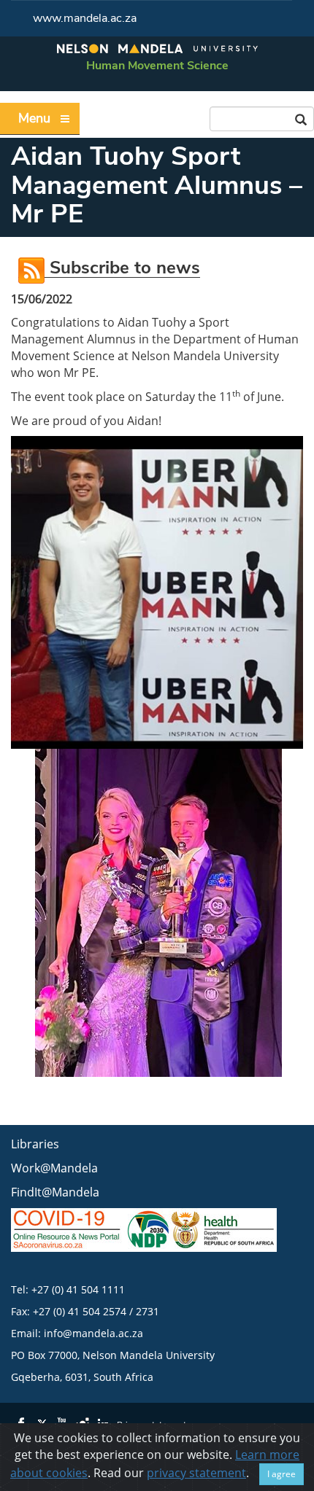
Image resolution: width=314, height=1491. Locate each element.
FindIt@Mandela (55, 1192)
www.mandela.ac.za (85, 18)
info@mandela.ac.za (93, 1333)
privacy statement (196, 1473)
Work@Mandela (54, 1168)
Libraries (35, 1144)
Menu (34, 118)
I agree (281, 1474)
